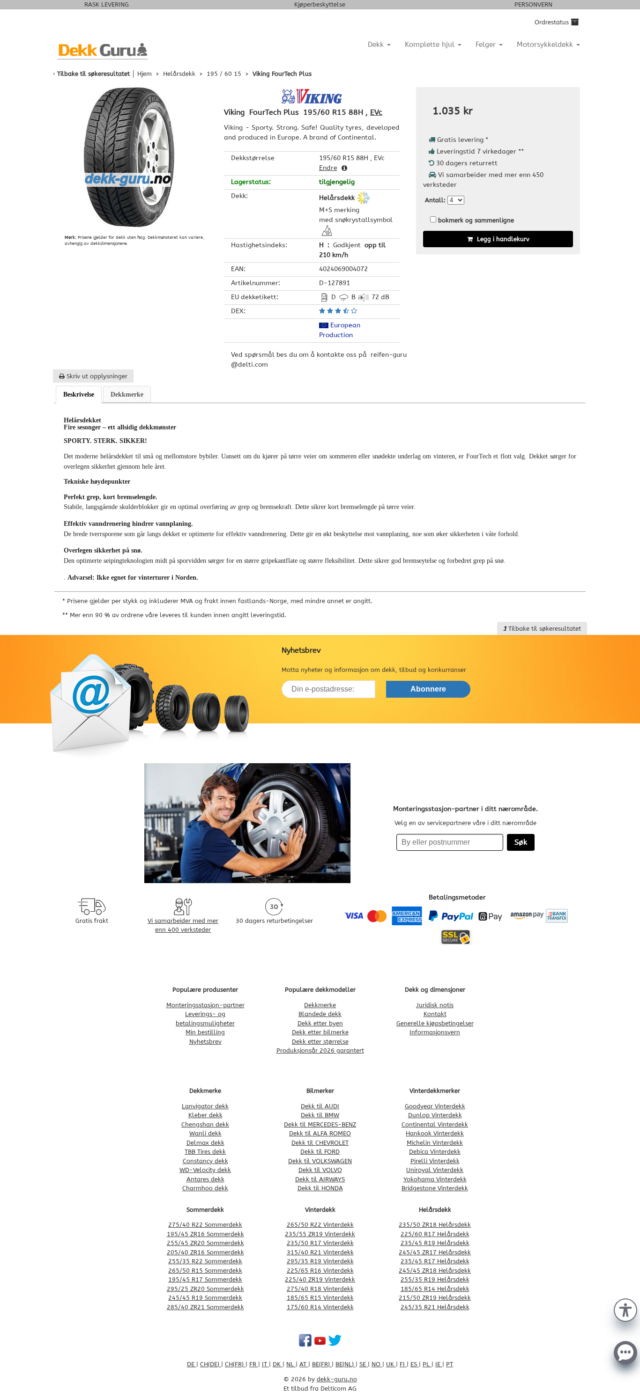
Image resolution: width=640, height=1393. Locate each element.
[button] (625, 1309)
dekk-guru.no (337, 1379)
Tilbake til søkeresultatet (93, 73)
